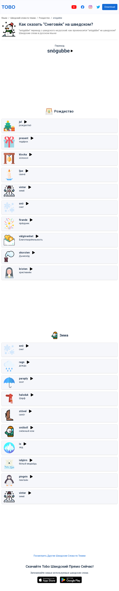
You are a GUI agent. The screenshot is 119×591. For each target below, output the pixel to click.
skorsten (24, 252)
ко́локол (23, 158)
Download (109, 7)
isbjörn (23, 460)
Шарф (22, 398)
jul (20, 121)
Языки (4, 18)
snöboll (23, 427)
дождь (22, 365)
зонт (21, 382)
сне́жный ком (26, 431)
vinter (22, 187)
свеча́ (22, 174)
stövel (23, 411)
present (23, 138)
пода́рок (23, 141)
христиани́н (25, 272)
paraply (23, 378)
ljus (21, 170)
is (20, 443)
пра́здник (24, 223)
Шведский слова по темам (23, 18)
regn (21, 362)
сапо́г (22, 414)
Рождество (44, 18)
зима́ (21, 190)
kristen (23, 268)
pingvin (23, 476)
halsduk (23, 394)
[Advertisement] (59, 78)
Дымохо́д (24, 256)
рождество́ (25, 125)
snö (21, 203)
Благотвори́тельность (31, 239)
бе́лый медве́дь (28, 463)
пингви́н (23, 480)
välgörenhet (26, 236)
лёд (21, 447)
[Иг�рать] (37, 236)
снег (21, 207)
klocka (23, 154)
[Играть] (72, 51)
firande (23, 219)
